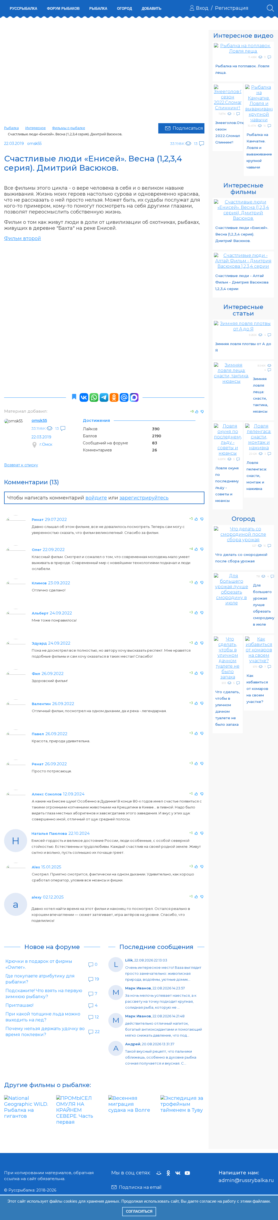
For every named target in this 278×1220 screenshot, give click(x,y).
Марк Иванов (138, 988)
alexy (36, 897)
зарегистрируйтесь (144, 498)
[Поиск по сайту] (270, 8)
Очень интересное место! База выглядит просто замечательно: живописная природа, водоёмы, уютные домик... (163, 973)
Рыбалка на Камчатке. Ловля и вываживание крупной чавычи (259, 150)
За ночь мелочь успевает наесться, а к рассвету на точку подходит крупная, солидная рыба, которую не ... (160, 1001)
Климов (39, 583)
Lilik (129, 960)
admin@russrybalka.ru (246, 1180)
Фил (36, 673)
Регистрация (231, 8)
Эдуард (39, 643)
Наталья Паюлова (49, 833)
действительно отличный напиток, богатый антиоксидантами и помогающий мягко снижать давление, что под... (163, 1029)
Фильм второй (22, 238)
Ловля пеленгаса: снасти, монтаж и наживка (257, 475)
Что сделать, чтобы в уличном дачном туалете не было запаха (227, 708)
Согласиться (139, 1211)
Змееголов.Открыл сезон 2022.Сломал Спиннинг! (228, 132)
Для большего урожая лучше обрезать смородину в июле (263, 604)
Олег (36, 549)
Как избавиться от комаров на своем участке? (257, 688)
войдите (96, 498)
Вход (202, 8)
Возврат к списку (21, 465)
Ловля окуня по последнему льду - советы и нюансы (227, 484)
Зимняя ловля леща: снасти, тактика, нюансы (260, 395)
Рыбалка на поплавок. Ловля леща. (242, 69)
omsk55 (39, 420)
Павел (38, 734)
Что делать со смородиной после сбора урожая (241, 557)
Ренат (37, 764)
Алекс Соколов (47, 794)
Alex (36, 867)
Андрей (132, 1044)
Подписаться (188, 128)
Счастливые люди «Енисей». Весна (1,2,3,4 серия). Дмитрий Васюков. (241, 234)
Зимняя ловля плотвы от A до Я (243, 347)
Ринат (37, 519)
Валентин (41, 704)
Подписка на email (140, 1187)
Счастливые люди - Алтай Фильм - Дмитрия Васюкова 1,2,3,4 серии (241, 282)
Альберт (40, 613)
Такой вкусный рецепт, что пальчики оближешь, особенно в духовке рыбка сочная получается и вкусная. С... (160, 1057)
